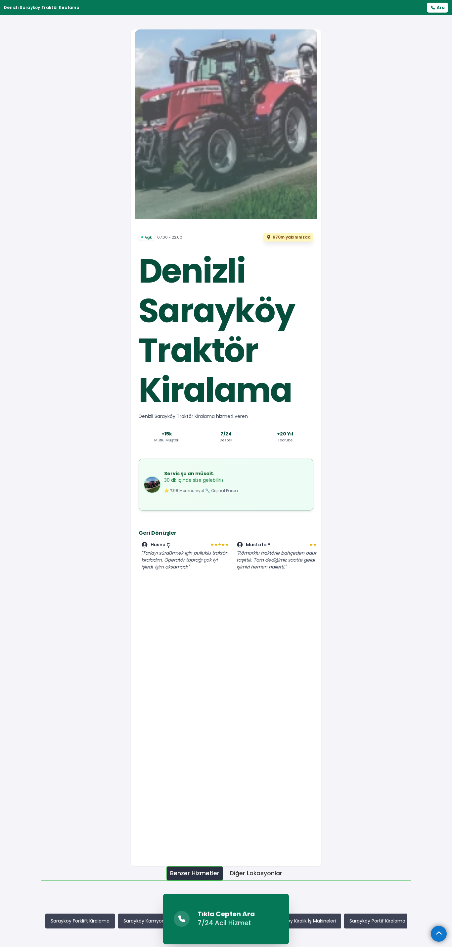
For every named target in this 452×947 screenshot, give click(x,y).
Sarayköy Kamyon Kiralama (154, 921)
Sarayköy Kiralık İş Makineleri (304, 921)
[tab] (194, 873)
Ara (441, 7)
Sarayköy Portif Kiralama (377, 921)
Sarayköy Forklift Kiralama (80, 921)
